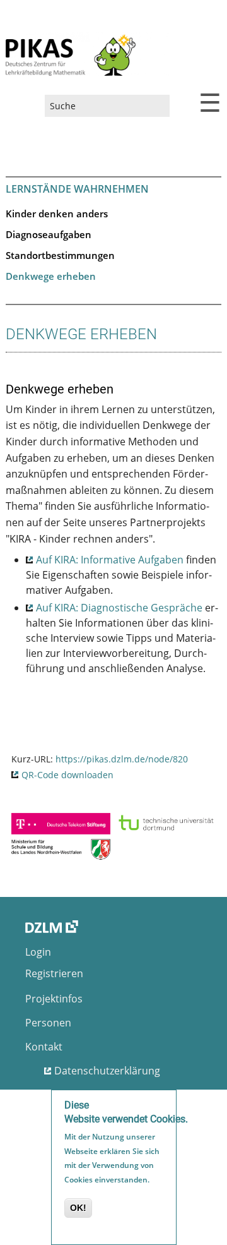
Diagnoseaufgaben (48, 234)
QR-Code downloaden (67, 775)
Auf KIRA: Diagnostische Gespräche (119, 608)
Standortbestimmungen (60, 255)
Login (38, 952)
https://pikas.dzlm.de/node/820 (121, 759)
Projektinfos (54, 999)
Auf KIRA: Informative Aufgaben (109, 560)
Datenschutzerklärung (107, 1071)
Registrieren (54, 973)
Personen (48, 1023)
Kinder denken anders (57, 213)
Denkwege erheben (51, 276)
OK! (78, 1208)
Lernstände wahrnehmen (77, 189)
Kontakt (43, 1047)
